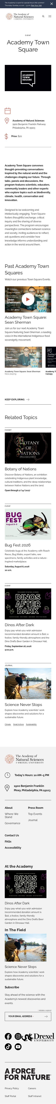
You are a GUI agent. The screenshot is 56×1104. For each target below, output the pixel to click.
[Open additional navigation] (50, 16)
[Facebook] (8, 1038)
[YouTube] (18, 1049)
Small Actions (18, 724)
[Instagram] (18, 1038)
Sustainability (31, 724)
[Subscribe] (47, 1016)
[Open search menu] (43, 16)
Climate (8, 724)
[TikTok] (8, 1049)
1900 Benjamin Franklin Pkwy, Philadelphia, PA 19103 (32, 788)
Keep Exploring (14, 399)
